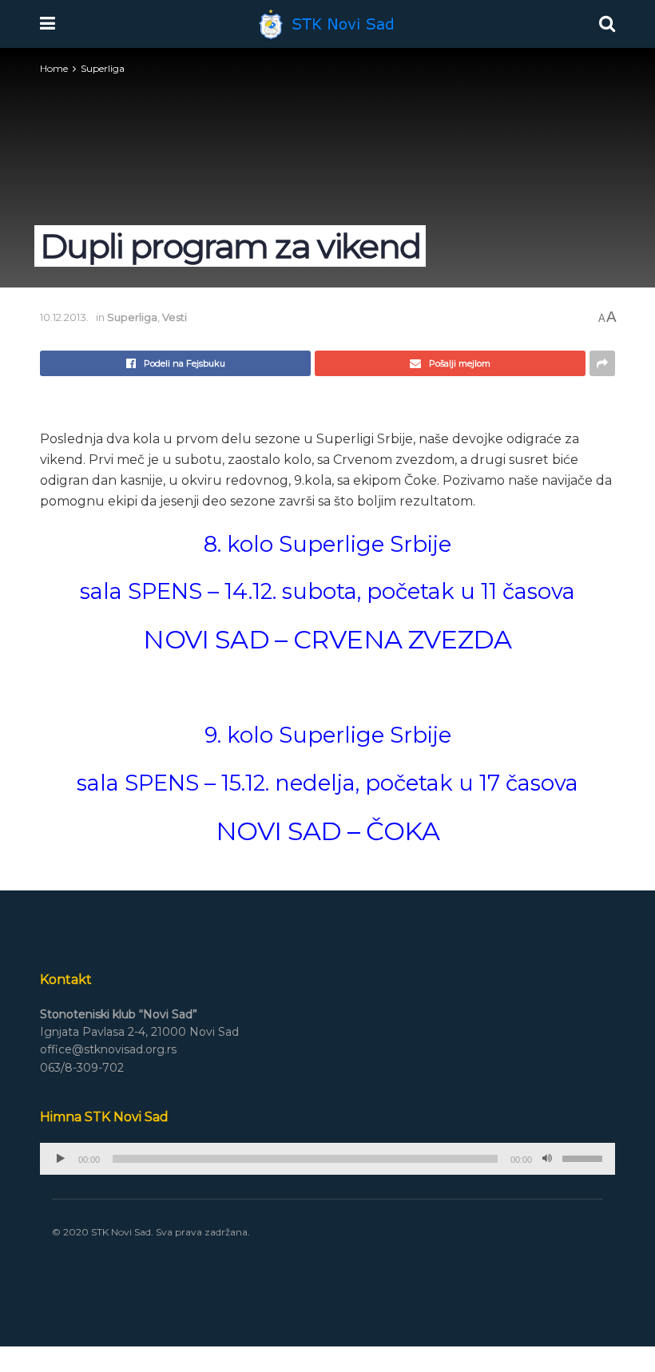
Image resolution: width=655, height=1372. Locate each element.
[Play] (61, 1159)
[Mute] (547, 1159)
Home (54, 68)
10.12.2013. (64, 317)
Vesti (174, 317)
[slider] (584, 1157)
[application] (327, 1159)
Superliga (103, 68)
